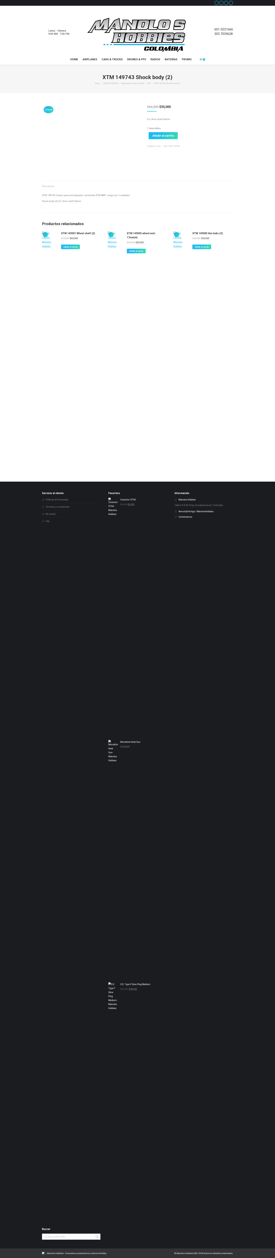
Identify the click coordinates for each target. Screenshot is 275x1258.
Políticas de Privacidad (57, 499)
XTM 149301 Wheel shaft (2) (78, 233)
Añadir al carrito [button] (70, 247)
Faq (47, 521)
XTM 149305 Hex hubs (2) (207, 233)
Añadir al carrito (163, 135)
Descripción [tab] (48, 186)
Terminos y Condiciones (58, 507)
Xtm (159, 146)
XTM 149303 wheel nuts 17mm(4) (141, 235)
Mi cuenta (51, 514)
